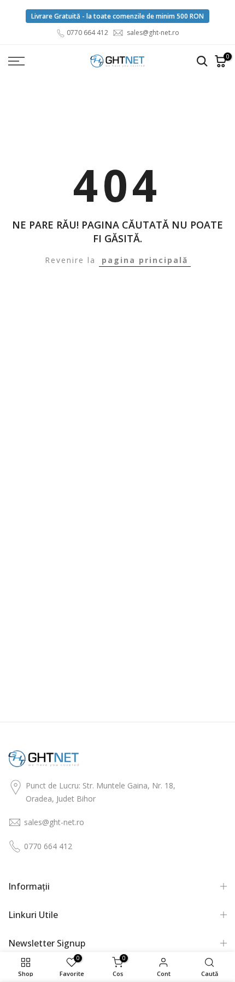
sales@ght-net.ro (153, 32)
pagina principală (145, 260)
